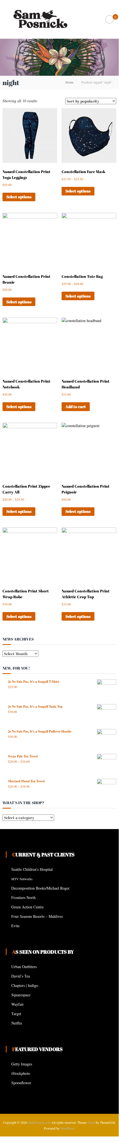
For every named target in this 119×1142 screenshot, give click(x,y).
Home (69, 82)
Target (16, 1013)
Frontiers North (23, 897)
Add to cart (75, 406)
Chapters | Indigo (24, 985)
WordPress (67, 1128)
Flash (91, 1122)
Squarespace (20, 994)
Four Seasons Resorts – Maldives (37, 916)
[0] (109, 19)
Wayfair (17, 1004)
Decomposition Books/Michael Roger (40, 888)
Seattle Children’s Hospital (32, 869)
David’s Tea (20, 976)
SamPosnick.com (39, 1122)
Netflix (16, 1023)
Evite (15, 925)
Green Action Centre (27, 907)
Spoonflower (21, 1082)
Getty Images (21, 1064)
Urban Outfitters (24, 966)
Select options (18, 196)
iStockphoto (20, 1073)
